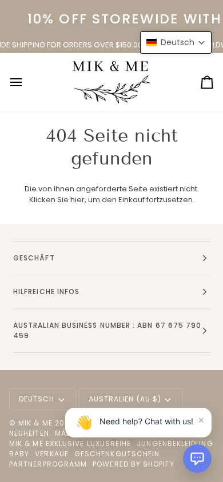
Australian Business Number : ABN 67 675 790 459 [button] (107, 330)
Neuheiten (29, 433)
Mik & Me (35, 423)
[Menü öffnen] (26, 82)
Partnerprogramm (48, 464)
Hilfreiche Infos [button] (46, 291)
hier (77, 199)
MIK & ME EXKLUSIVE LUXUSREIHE (70, 443)
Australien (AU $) (125, 399)
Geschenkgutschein (117, 454)
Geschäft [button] (34, 258)
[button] (197, 458)
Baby (19, 454)
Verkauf (52, 454)
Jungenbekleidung (175, 443)
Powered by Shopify (133, 464)
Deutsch (37, 399)
